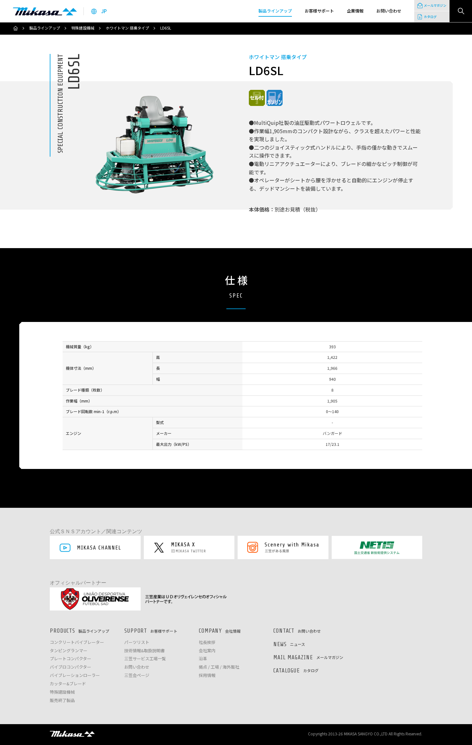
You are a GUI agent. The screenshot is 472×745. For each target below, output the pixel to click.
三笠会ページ (136, 675)
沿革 (203, 659)
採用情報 (207, 675)
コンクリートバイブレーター (77, 642)
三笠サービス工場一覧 (145, 659)
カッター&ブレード (68, 684)
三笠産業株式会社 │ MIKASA (72, 734)
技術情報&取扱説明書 (144, 651)
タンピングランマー (68, 651)
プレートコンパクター (70, 659)
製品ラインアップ (44, 28)
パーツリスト (136, 642)
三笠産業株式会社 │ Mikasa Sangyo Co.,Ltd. (45, 11)
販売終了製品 (62, 700)
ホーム (15, 28)
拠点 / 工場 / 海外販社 (219, 667)
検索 (461, 11)
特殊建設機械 (82, 28)
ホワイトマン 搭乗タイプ (127, 28)
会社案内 (207, 651)
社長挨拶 (207, 642)
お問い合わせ (136, 667)
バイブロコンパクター (70, 667)
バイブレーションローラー (75, 675)
